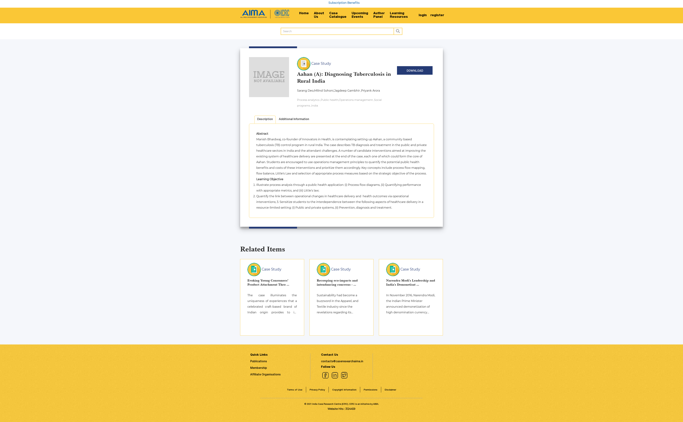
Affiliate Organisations (265, 374)
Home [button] (304, 13)
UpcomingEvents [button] (360, 15)
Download (415, 70)
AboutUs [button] (319, 15)
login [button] (423, 15)
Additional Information (294, 119)
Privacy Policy (317, 390)
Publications (258, 361)
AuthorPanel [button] (379, 15)
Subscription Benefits (330, 2)
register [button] (437, 15)
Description (265, 119)
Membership (258, 368)
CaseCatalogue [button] (337, 15)
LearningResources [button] (399, 15)
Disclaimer (390, 390)
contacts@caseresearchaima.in (342, 361)
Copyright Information (344, 390)
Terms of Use (294, 390)
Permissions (370, 390)
